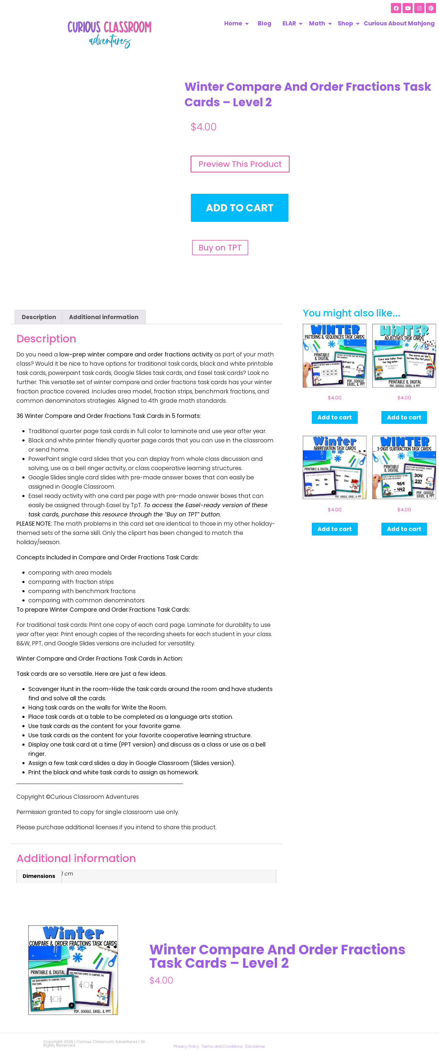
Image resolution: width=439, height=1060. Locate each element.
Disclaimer (255, 1046)
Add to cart (240, 208)
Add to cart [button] (334, 417)
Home (233, 23)
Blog (264, 23)
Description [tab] (39, 317)
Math (317, 23)
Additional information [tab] (104, 317)
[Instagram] (419, 8)
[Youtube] (408, 8)
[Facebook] (396, 8)
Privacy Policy (186, 1046)
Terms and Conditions (222, 1046)
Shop (345, 23)
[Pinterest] (431, 8)
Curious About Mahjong (399, 23)
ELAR (289, 23)
